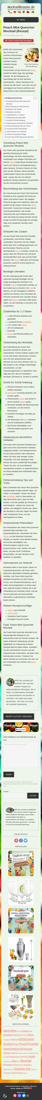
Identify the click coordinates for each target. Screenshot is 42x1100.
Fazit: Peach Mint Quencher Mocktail (20, 137)
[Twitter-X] (25, 840)
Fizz (16, 1044)
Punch (21, 1065)
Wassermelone (17, 1073)
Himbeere (32, 1053)
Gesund (27, 1048)
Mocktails (7, 1065)
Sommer (35, 784)
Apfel (30, 1031)
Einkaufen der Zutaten (14, 109)
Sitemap (12, 1088)
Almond (19, 1031)
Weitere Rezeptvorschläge (16, 134)
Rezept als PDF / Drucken (19, 716)
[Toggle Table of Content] (34, 98)
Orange (15, 1065)
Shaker (13, 285)
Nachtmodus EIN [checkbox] (5, 1096)
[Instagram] (21, 840)
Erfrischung (15, 782)
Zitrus (25, 1073)
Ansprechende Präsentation (17, 129)
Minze (33, 70)
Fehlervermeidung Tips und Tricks (18, 126)
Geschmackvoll (15, 784)
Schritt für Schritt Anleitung (15, 120)
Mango (10, 610)
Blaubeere (17, 1035)
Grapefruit (14, 1053)
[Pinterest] (16, 840)
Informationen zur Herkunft (16, 131)
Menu (22, 20)
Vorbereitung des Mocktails (16, 117)
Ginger (6, 1053)
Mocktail (28, 784)
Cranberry (6, 1039)
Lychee (5, 1061)
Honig (24, 325)
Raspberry (28, 1065)
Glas (26, 420)
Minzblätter (27, 322)
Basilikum (8, 1035)
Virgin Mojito (12, 613)
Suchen (5, 791)
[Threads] (27, 1095)
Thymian (7, 1073)
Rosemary (6, 1069)
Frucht (29, 782)
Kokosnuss (14, 1057)
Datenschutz (25, 1086)
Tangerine (34, 1069)
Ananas (25, 1031)
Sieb (31, 288)
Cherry (24, 1035)
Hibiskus (20, 1053)
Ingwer (37, 1053)
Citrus (30, 1034)
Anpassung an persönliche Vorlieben (19, 123)
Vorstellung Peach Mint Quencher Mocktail (18, 102)
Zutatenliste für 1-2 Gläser (15, 115)
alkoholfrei (10, 1030)
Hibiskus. (25, 1053)
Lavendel (23, 1057)
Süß (5, 786)
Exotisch (24, 782)
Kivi (4, 1057)
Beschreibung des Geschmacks (17, 106)
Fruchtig (6, 784)
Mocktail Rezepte (21, 9)
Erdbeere (14, 1039)
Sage (12, 1069)
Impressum (33, 1086)
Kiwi (7, 1057)
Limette (31, 1056)
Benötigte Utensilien (13, 112)
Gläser (15, 300)
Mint (23, 784)
